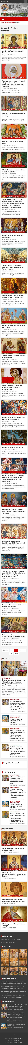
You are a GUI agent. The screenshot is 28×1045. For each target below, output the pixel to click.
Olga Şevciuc (4, 995)
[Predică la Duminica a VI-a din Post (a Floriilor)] (14, 316)
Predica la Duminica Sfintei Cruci (12, 447)
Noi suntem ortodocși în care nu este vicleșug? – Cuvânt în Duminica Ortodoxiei (13, 511)
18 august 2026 (13, 724)
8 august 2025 (5, 55)
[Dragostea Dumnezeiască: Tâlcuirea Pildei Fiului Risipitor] (14, 595)
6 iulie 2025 (5, 173)
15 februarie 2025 (6, 608)
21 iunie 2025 (5, 239)
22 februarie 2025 (6, 578)
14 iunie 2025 (5, 271)
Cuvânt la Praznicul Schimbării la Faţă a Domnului (16, 720)
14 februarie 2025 (6, 638)
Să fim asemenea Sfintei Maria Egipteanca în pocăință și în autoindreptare (12, 387)
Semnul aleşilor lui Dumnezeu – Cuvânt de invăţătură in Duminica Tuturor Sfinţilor (12, 267)
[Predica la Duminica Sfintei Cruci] (14, 437)
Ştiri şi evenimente (19, 47)
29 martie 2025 (6, 421)
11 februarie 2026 (6, 852)
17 (11, 653)
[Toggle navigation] (3, 19)
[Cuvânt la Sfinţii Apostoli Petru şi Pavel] (14, 131)
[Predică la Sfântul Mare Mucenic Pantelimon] (14, 41)
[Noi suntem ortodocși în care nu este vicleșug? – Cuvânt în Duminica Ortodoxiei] (14, 499)
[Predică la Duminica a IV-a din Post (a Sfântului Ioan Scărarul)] (14, 407)
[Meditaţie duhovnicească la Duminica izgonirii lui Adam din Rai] (14, 531)
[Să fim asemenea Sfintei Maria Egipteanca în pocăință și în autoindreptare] (14, 376)
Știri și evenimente (8, 659)
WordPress (19, 1042)
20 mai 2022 (5, 927)
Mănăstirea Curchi (17, 1038)
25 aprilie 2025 (5, 299)
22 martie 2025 (6, 449)
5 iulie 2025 (5, 209)
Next (16, 653)
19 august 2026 (13, 711)
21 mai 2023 (5, 878)
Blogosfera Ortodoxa (6, 991)
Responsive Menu (25, 1)
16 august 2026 (13, 756)
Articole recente (9, 772)
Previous (5, 650)
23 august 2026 (6, 685)
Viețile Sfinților (18, 844)
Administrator (13, 55)
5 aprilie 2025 (5, 391)
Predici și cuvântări (8, 47)
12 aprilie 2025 (5, 329)
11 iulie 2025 (5, 145)
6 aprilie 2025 (5, 359)
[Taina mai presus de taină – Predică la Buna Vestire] (14, 346)
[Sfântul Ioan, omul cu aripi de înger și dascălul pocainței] (14, 160)
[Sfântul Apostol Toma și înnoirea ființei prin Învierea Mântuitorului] (14, 286)
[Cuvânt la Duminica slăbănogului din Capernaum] (14, 103)
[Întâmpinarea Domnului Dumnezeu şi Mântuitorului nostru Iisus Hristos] (14, 625)
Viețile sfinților (7, 829)
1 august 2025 (5, 88)
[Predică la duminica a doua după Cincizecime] (14, 225)
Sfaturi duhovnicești (8, 380)
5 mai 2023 (5, 903)
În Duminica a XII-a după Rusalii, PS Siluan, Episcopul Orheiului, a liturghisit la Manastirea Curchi (13, 682)
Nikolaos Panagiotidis (6, 982)
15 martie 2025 (6, 483)
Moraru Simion (5, 986)
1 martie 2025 (5, 545)
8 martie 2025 (5, 515)
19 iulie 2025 (5, 117)
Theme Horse (16, 1040)
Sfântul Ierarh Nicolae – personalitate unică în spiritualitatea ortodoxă (14, 874)
